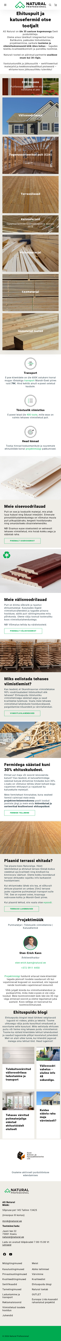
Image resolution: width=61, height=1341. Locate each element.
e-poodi (48, 902)
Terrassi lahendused (21, 909)
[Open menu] (5, 5)
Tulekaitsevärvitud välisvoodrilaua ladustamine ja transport (18, 1074)
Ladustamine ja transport (11, 1296)
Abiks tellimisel (40, 1269)
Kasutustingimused (13, 1269)
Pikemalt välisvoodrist (23, 631)
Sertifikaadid (9, 1284)
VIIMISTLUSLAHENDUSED (22, 713)
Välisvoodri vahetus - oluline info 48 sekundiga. (47, 1073)
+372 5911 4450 (30, 967)
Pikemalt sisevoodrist (22, 541)
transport (29, 380)
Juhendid (7, 1315)
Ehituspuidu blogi (42, 1284)
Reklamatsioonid (11, 1302)
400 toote (32, 414)
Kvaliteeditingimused (14, 1279)
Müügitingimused (12, 1263)
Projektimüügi (12, 976)
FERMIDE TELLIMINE (19, 813)
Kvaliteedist (38, 1279)
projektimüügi (33, 448)
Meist (35, 1263)
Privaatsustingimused (14, 1274)
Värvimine (37, 1274)
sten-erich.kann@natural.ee (30, 962)
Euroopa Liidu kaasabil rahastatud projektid (45, 1301)
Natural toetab (40, 1289)
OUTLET (36, 1294)
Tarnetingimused (11, 1289)
